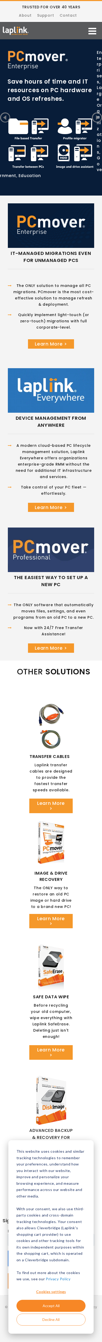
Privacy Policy (58, 1279)
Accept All (51, 1305)
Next (97, 117)
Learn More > (51, 344)
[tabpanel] (51, 65)
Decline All (51, 1319)
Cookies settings (51, 1291)
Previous (5, 117)
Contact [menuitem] (68, 15)
